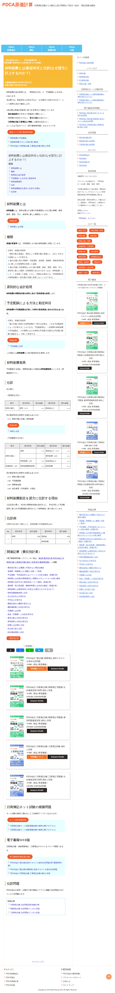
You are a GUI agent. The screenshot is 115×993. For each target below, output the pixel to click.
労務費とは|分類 (14, 610)
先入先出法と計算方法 (17, 596)
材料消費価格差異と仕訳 (17, 592)
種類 (13, 171)
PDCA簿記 (31, 48)
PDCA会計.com (11, 60)
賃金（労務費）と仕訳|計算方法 (20, 614)
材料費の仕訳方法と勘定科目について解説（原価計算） (30, 582)
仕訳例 (13, 191)
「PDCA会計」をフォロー (86, 218)
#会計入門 (82, 230)
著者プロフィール (83, 213)
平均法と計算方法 (15, 600)
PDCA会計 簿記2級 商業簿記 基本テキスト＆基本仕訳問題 (33, 869)
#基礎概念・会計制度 (86, 267)
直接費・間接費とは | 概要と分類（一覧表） (25, 571)
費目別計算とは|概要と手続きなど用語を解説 (26, 567)
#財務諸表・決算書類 (86, 246)
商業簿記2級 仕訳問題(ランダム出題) (25, 908)
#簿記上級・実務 (85, 83)
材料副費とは (16, 168)
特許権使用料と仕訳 (16, 632)
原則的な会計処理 (18, 175)
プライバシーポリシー (72, 977)
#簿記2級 (93, 235)
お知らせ (66, 981)
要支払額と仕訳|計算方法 (18, 617)
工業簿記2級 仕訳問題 (87, 144)
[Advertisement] (57, 28)
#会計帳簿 (94, 251)
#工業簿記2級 (84, 80)
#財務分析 (82, 251)
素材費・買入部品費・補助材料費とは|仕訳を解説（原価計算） (33, 585)
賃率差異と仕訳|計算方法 (18, 621)
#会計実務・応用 (97, 230)
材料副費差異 (16, 181)
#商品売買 (82, 257)
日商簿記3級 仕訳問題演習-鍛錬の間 (24, 904)
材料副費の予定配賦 (18, 138)
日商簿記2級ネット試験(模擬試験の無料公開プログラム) (32, 829)
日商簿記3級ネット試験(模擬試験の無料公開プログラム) (32, 825)
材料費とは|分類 (16, 226)
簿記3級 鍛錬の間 (85, 137)
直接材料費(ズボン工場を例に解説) (24, 142)
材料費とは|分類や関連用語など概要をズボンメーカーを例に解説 (34, 578)
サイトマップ (68, 985)
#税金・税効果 (84, 262)
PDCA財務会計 (11, 48)
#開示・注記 (83, 272)
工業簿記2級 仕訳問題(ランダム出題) (25, 912)
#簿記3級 (82, 73)
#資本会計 (96, 272)
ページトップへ (38, 961)
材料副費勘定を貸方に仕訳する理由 (25, 188)
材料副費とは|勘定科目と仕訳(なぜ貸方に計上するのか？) (31, 589)
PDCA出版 (72, 48)
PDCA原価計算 (17, 4)
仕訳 (13, 185)
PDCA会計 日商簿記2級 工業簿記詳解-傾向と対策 (30, 145)
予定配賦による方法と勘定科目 (23, 178)
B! (39, 650)
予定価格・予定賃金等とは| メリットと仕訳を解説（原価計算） (33, 574)
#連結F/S (97, 262)
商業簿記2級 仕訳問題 (87, 141)
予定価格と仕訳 (16, 346)
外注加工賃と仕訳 (15, 628)
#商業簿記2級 (84, 77)
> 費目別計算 (13, 638)
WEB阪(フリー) (37, 668)
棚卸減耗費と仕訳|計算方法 (19, 607)
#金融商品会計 (96, 257)
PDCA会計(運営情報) (86, 63)
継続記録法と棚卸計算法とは (19, 603)
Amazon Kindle (57, 668)
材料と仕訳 (14, 431)
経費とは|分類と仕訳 (16, 625)
